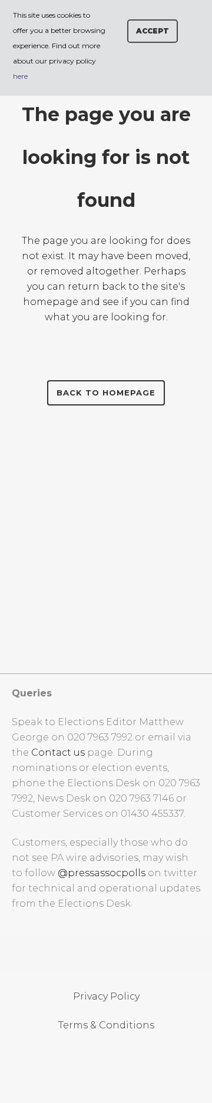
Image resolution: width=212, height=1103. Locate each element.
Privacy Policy (106, 996)
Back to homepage (106, 392)
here (20, 76)
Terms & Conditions (106, 1025)
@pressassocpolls (101, 873)
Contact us (58, 752)
